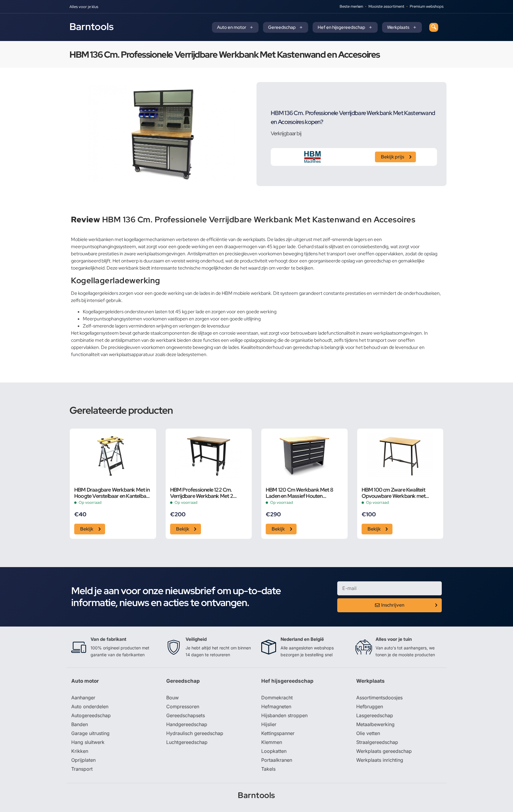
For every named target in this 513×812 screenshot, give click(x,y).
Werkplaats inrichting (379, 760)
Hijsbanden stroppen (284, 715)
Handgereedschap (186, 724)
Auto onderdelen (89, 706)
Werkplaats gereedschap (384, 751)
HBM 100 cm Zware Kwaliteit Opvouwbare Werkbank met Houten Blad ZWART (394, 493)
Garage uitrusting (90, 733)
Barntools (91, 26)
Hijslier (268, 724)
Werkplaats (398, 27)
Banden (79, 724)
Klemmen (271, 742)
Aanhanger (83, 698)
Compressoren (182, 706)
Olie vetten (368, 733)
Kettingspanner (277, 733)
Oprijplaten (83, 760)
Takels (268, 769)
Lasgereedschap (374, 715)
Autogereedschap (91, 715)
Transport (82, 769)
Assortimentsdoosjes (379, 698)
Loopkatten (273, 751)
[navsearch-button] (433, 27)
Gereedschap (282, 27)
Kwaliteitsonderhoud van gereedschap (280, 347)
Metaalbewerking (375, 724)
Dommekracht (277, 698)
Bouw (172, 698)
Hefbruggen (369, 706)
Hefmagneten (276, 706)
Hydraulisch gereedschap (194, 733)
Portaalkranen (276, 760)
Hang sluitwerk (87, 742)
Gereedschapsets (185, 715)
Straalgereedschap (377, 742)
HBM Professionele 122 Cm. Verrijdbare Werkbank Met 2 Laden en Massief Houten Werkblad (201, 493)
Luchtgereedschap (187, 742)
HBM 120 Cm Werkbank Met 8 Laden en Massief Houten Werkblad (299, 493)
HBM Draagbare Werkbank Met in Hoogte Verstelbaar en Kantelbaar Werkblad (112, 493)
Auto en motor (231, 27)
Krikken (79, 751)
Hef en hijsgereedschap (341, 27)
